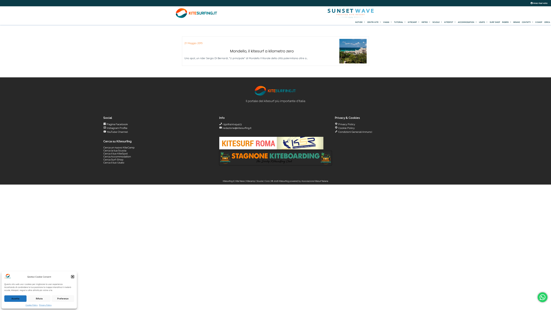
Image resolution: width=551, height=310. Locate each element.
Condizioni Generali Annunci (355, 131)
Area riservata (540, 3)
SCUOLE (436, 22)
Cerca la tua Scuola (114, 150)
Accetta (15, 298)
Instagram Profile (116, 127)
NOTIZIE (358, 22)
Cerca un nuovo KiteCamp (119, 147)
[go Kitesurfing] (275, 95)
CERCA (547, 22)
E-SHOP (539, 22)
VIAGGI (386, 22)
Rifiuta (39, 298)
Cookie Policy (32, 305)
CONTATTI (526, 22)
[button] (72, 276)
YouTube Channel (117, 131)
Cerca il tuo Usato (113, 162)
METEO (425, 22)
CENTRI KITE (372, 22)
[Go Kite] (196, 17)
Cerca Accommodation (117, 156)
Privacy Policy (45, 305)
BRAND (516, 22)
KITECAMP (412, 22)
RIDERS (505, 22)
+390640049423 (232, 124)
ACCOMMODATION (466, 22)
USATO (482, 22)
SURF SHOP (495, 22)
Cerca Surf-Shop (113, 159)
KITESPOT (448, 22)
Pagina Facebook (117, 124)
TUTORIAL (398, 22)
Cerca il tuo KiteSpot (115, 153)
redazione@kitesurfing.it (236, 127)
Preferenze (62, 298)
